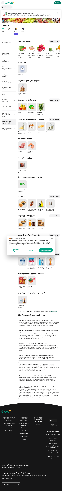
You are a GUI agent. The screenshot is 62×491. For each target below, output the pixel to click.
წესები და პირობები (53, 431)
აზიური (13, 475)
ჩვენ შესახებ (23, 420)
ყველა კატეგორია (7, 478)
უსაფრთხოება (24, 436)
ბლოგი (24, 430)
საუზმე (18, 475)
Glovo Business (9, 430)
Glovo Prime (24, 428)
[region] (39, 51)
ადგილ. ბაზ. (54, 311)
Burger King (11, 467)
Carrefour (17, 467)
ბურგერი (7, 475)
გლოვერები (9, 428)
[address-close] (57, 13)
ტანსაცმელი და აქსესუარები (29, 475)
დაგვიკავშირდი (23, 433)
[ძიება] (53, 18)
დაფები (44, 475)
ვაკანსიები (9, 420)
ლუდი (39, 475)
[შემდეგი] (58, 50)
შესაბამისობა (53, 443)
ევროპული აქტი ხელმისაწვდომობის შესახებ (53, 456)
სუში (3, 475)
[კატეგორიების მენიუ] (2, 2)
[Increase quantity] (25, 50)
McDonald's (4, 467)
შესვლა (24, 439)
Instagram (38, 424)
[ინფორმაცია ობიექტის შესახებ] (57, 18)
